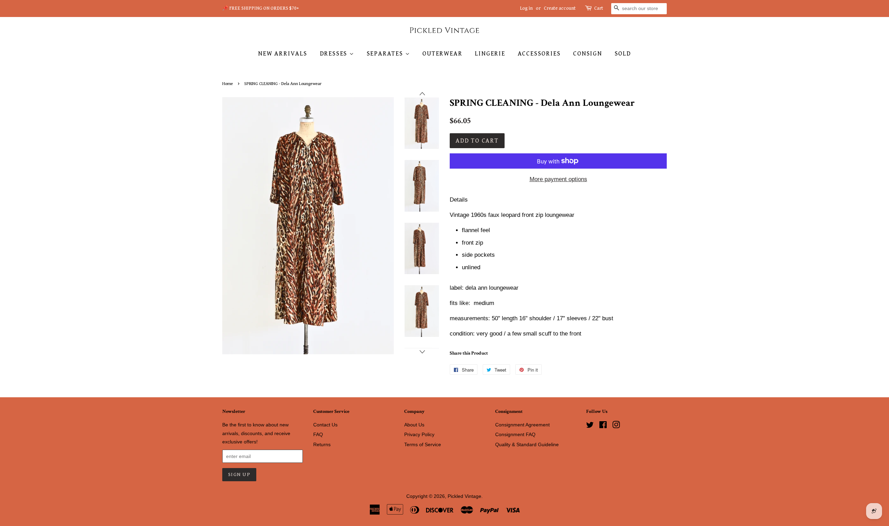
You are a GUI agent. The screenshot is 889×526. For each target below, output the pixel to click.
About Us (414, 424)
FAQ (318, 434)
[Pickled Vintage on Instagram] (616, 426)
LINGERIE (490, 53)
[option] (416, 123)
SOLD (623, 53)
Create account (560, 8)
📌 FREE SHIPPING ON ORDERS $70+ (260, 8)
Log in (526, 8)
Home (227, 83)
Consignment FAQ (515, 434)
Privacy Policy (419, 434)
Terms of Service (422, 444)
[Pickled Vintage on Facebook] (603, 426)
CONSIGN (587, 53)
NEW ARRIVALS (282, 53)
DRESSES (334, 53)
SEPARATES (386, 53)
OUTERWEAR (442, 53)
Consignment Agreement (522, 424)
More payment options (558, 179)
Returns (322, 444)
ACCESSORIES (539, 53)
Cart (598, 8)
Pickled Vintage (464, 496)
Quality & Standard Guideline (527, 444)
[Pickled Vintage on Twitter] (590, 426)
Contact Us (325, 424)
